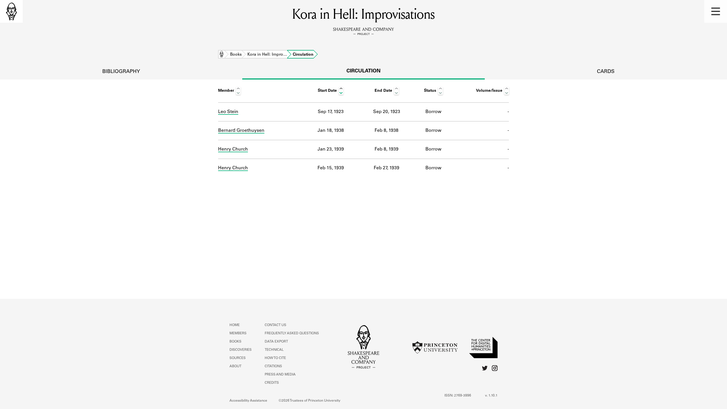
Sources (237, 358)
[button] (715, 11)
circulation (363, 71)
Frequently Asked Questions (292, 333)
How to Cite (275, 358)
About (235, 366)
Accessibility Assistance (248, 400)
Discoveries (240, 350)
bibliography (121, 71)
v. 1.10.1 (491, 395)
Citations (273, 366)
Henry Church (233, 149)
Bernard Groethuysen (241, 130)
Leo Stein (228, 112)
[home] (11, 11)
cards (606, 71)
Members (237, 333)
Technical (274, 350)
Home (221, 55)
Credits (272, 383)
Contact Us (275, 325)
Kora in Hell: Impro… (267, 55)
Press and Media (280, 374)
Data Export (276, 341)
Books (236, 55)
